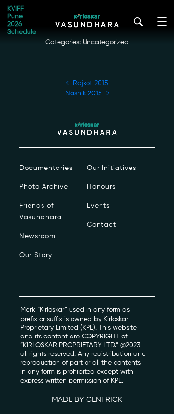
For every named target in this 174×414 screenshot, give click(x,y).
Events (98, 205)
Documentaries (45, 168)
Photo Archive (43, 187)
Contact (101, 224)
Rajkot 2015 (87, 83)
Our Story (35, 255)
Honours (101, 187)
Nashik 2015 (87, 93)
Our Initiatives (111, 168)
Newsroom (37, 236)
